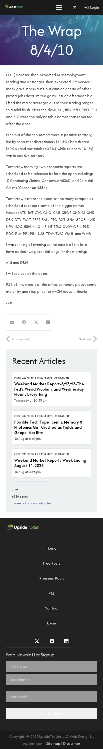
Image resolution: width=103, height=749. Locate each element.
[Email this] (12, 322)
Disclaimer (71, 743)
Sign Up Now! (51, 713)
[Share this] (24, 322)
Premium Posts (51, 578)
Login (51, 623)
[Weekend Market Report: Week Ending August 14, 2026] (51, 463)
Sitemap (53, 743)
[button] (59, 7)
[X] (75, 7)
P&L (51, 593)
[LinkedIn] (66, 641)
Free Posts (51, 563)
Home (51, 548)
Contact (51, 608)
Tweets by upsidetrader (32, 503)
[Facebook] (52, 641)
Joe (15, 489)
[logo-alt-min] (13, 7)
